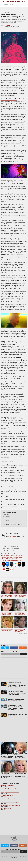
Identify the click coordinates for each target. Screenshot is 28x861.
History (12, 550)
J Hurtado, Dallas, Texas (7, 795)
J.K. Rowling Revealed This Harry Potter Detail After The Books (7, 775)
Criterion (20, 545)
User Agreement (14, 856)
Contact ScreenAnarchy (19, 854)
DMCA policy (11, 538)
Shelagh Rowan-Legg (6, 808)
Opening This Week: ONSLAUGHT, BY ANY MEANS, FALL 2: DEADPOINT (17, 685)
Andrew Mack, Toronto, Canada (8, 788)
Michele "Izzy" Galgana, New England (10, 802)
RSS (23, 845)
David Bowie (6, 546)
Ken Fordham (6, 548)
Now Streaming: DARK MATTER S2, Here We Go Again (17, 715)
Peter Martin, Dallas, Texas (7, 785)
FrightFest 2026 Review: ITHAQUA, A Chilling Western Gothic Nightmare (17, 693)
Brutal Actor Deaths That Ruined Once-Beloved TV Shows (20, 596)
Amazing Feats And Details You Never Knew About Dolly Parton (20, 775)
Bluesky (6, 845)
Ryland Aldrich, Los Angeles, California (10, 805)
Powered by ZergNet (23, 633)
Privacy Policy (5, 856)
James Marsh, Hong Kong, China (8, 798)
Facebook (14, 845)
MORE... (3, 812)
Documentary (15, 548)
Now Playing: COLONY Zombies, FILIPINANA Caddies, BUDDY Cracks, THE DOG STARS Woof (17, 707)
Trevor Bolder (14, 546)
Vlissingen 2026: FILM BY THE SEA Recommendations (16, 700)
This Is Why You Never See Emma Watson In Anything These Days (6, 613)
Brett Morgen (12, 545)
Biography (5, 550)
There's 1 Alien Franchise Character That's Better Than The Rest (7, 757)
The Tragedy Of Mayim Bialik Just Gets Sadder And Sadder (6, 596)
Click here (12, 536)
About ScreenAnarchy (6, 854)
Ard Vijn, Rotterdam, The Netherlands (10, 792)
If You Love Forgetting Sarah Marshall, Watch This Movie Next (19, 630)
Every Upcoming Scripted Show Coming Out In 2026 (7, 630)
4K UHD (5, 545)
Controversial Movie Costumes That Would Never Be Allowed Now (19, 613)
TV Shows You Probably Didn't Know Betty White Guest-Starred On (19, 757)
